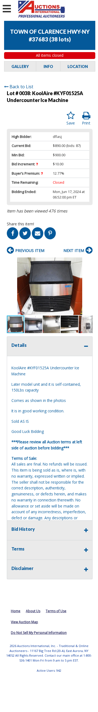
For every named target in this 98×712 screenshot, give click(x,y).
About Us (33, 611)
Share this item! (20, 223)
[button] (87, 262)
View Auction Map (24, 622)
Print (86, 123)
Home (15, 611)
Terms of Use (56, 611)
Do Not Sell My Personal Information (39, 632)
